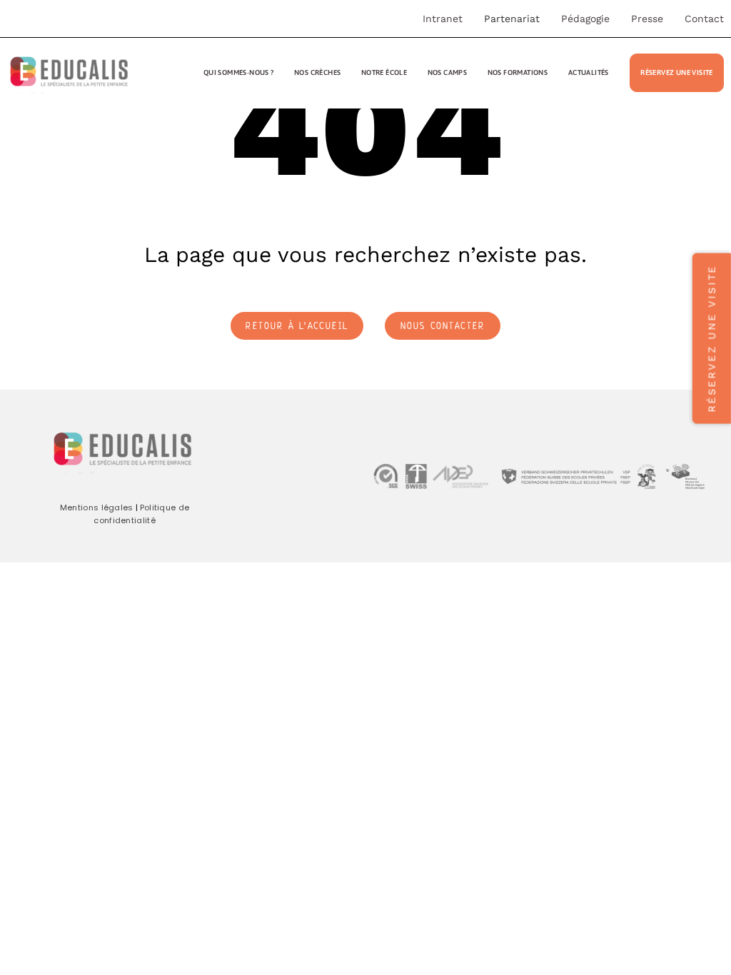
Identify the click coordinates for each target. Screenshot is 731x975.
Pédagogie (585, 18)
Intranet (443, 18)
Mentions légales (96, 507)
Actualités (588, 72)
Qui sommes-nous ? (238, 72)
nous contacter (442, 327)
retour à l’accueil (297, 327)
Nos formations (518, 72)
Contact (704, 18)
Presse (647, 18)
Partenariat (512, 18)
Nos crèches (317, 72)
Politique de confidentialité (141, 514)
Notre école (384, 72)
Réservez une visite (676, 72)
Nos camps (448, 72)
